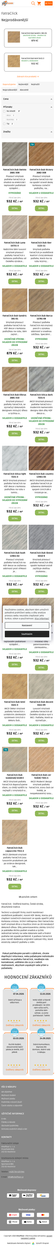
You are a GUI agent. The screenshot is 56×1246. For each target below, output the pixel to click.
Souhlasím (26, 634)
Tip (10, 124)
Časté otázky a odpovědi (11, 1105)
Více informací (42, 618)
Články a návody (8, 1122)
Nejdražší (35, 84)
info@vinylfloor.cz (16, 1177)
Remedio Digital (23, 1243)
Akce (10, 115)
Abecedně (24, 90)
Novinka (12, 119)
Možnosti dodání (8, 1095)
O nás (3, 1119)
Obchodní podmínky (9, 1125)
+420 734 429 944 (16, 1172)
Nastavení (27, 625)
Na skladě (13, 111)
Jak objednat (6, 1092)
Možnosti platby (8, 1099)
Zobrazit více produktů (26, 76)
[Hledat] (33, 3)
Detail (15, 208)
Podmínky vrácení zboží (11, 1102)
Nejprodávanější (10, 90)
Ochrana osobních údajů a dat (14, 1129)
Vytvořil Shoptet (42, 1243)
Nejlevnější (23, 84)
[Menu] (49, 3)
